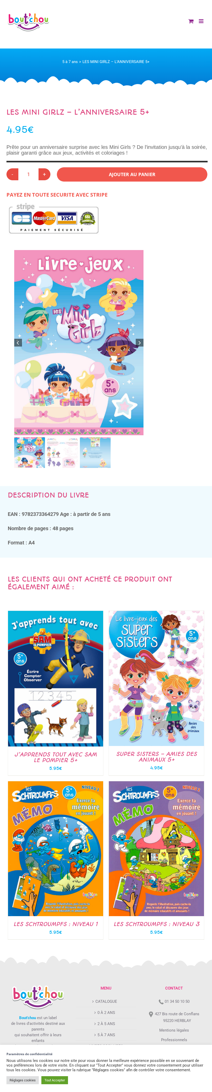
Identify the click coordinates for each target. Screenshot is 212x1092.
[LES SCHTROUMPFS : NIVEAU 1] (55, 784)
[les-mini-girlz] (78, 343)
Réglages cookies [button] (23, 1080)
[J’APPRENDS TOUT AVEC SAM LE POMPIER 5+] (55, 613)
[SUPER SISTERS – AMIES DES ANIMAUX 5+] (156, 613)
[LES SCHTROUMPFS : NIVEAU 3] (156, 784)
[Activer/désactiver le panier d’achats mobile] (191, 21)
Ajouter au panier (132, 174)
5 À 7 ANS (106, 1035)
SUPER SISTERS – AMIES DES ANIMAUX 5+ (156, 757)
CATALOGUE (106, 1001)
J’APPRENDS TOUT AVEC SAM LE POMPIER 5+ (55, 757)
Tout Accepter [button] (54, 1080)
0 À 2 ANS (106, 1012)
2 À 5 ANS (106, 1023)
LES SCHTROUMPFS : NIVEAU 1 (55, 924)
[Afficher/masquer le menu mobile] (201, 21)
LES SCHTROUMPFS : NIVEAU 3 (156, 924)
